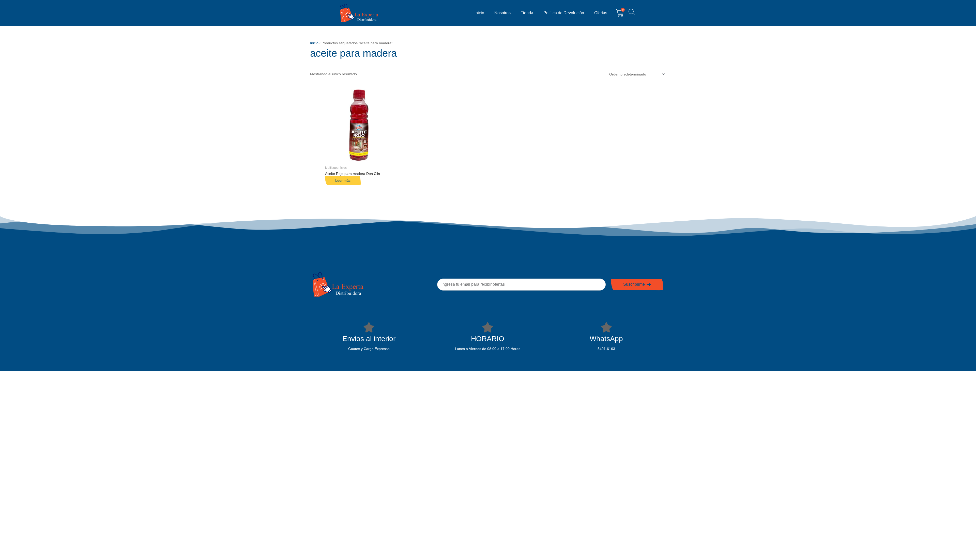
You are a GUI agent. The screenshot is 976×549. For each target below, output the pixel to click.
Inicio (479, 13)
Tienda (527, 13)
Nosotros (502, 13)
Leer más (342, 180)
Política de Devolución (563, 13)
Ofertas (600, 13)
